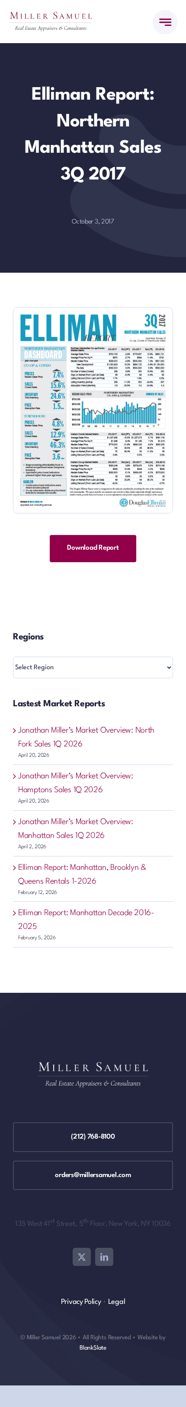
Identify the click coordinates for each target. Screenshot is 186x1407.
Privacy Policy (81, 1302)
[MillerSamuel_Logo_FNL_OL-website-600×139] (51, 16)
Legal (116, 1302)
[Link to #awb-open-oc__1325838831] (165, 22)
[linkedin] (104, 1257)
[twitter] (82, 1257)
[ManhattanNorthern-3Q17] (93, 312)
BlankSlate (93, 1348)
